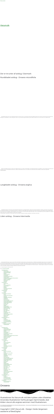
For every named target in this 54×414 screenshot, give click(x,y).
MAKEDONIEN (6, 363)
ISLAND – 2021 (6, 303)
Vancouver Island (6, 314)
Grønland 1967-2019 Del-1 (8, 301)
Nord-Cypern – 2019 (7, 308)
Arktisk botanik (6, 328)
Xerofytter (5, 281)
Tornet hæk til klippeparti (8, 288)
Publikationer (4, 322)
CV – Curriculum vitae (7, 378)
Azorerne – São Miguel (7, 293)
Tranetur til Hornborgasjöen (8, 371)
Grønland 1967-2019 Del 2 (8, 302)
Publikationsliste (6, 324)
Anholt (5, 294)
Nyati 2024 (5, 311)
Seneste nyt (6, 319)
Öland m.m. (5, 316)
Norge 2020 (6, 309)
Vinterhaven (6, 289)
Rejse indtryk (4, 350)
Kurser (5, 349)
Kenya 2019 (5, 304)
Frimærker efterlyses (7, 377)
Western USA (6, 315)
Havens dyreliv (6, 285)
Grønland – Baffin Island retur (8, 300)
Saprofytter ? (6, 280)
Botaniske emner (5, 327)
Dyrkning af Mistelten (7, 342)
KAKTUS (5, 286)
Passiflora (5, 287)
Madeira (5, 305)
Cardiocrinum (6, 283)
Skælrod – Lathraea (7, 279)
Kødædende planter (7, 272)
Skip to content (2, 0)
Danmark (5, 296)
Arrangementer (4, 290)
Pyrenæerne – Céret (7, 312)
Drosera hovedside (6, 268)
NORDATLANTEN (6, 307)
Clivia (4, 284)
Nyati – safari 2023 (6, 310)
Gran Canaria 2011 (6, 357)
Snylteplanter (6, 275)
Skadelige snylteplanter (7, 278)
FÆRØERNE (6, 298)
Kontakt (5, 318)
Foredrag (5, 291)
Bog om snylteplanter (7, 323)
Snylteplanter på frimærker (8, 276)
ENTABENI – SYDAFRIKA (8, 297)
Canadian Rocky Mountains (8, 295)
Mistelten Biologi (6, 277)
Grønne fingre (4, 282)
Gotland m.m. (6, 356)
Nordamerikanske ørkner (8, 364)
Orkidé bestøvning (7, 274)
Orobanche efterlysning (7, 321)
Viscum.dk (4, 25)
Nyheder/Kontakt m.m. (5, 317)
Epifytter (5, 273)
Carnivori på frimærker (7, 271)
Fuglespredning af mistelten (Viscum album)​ (11, 335)
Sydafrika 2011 (6, 370)
